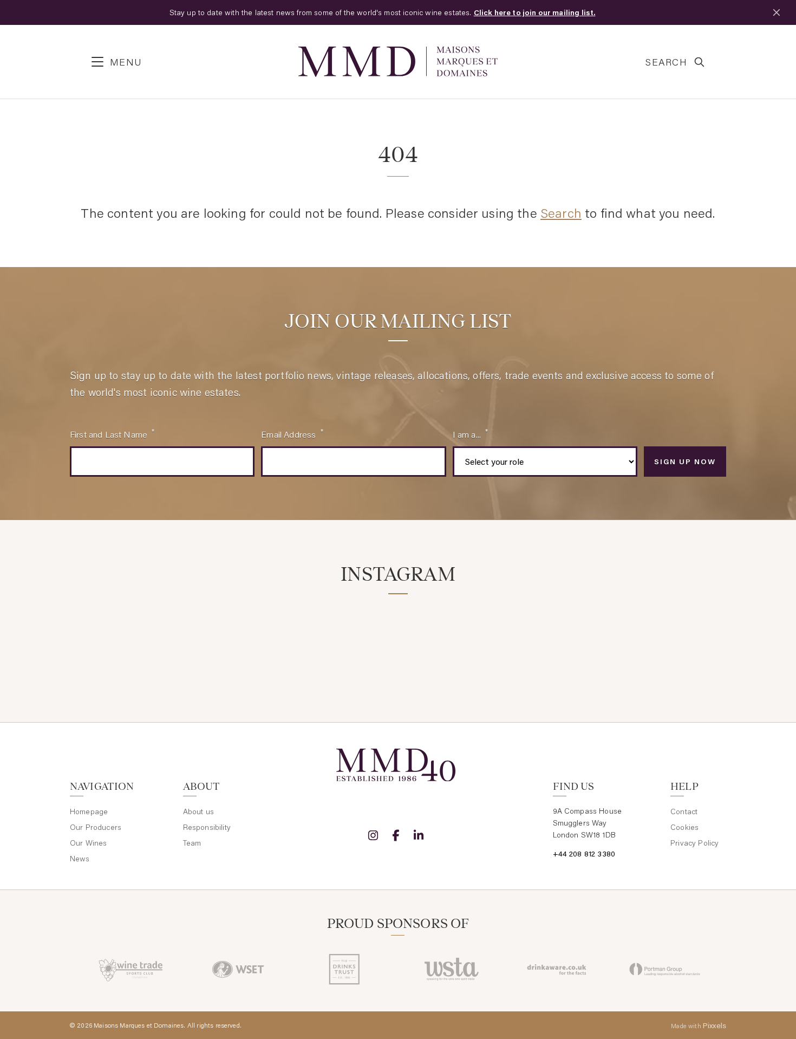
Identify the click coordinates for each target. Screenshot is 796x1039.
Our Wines (88, 843)
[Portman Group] (664, 969)
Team (192, 843)
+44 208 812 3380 (584, 854)
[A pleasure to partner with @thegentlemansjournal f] (453, 638)
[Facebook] (396, 835)
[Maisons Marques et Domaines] (398, 62)
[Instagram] (373, 835)
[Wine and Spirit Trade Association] (451, 969)
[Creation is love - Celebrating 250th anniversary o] (564, 638)
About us (198, 811)
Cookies (684, 827)
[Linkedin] (419, 835)
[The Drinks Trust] (344, 969)
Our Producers (95, 827)
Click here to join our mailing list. (535, 12)
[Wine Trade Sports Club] (131, 969)
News (80, 858)
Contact (683, 811)
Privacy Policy (694, 843)
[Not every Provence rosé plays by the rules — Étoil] (232, 638)
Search (561, 212)
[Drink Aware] (558, 969)
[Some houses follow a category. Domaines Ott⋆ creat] (342, 638)
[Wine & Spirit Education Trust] (238, 969)
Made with (698, 1025)
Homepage (89, 811)
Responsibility (207, 827)
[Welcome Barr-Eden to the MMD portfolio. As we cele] (121, 638)
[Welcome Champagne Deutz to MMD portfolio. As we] (675, 638)
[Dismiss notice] (776, 12)
